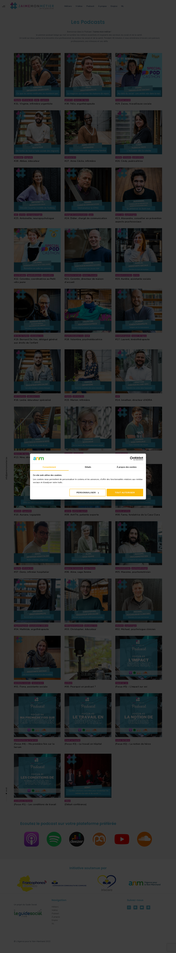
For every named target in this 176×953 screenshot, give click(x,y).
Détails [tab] (88, 467)
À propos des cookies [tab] (127, 467)
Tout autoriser (125, 492)
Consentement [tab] (49, 467)
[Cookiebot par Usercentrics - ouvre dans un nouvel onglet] (132, 459)
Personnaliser (86, 492)
